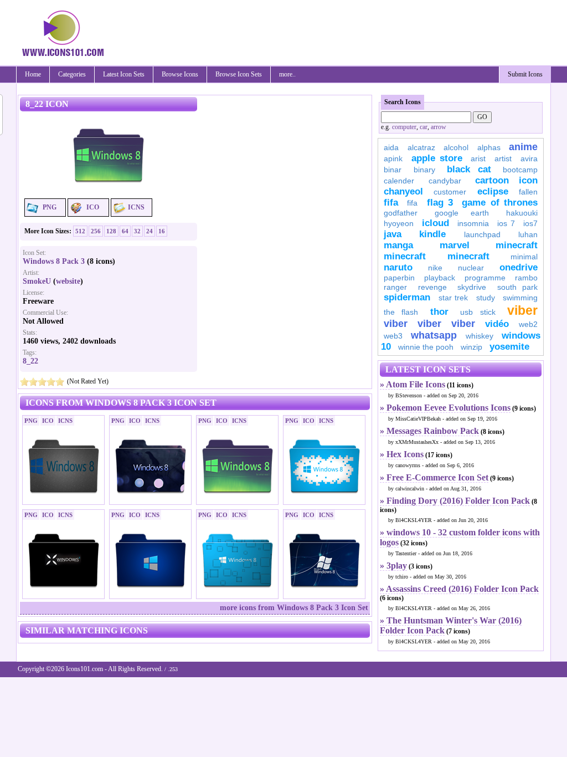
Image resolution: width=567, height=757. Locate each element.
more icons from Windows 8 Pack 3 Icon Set (294, 607)
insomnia (473, 223)
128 (111, 231)
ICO (92, 207)
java (392, 234)
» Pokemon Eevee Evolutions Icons (445, 407)
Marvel (455, 245)
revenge (432, 287)
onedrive (518, 267)
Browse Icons (180, 74)
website (68, 281)
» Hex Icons (402, 454)
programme (485, 277)
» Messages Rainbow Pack (429, 431)
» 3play (393, 565)
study (485, 297)
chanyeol (403, 191)
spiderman (407, 297)
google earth (462, 212)
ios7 (530, 223)
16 (161, 231)
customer (450, 191)
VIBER (396, 323)
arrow (438, 127)
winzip (471, 346)
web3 (393, 335)
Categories (72, 74)
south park (517, 287)
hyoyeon (399, 223)
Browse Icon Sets (238, 74)
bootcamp (520, 169)
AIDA (391, 147)
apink (393, 158)
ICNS (136, 207)
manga (398, 245)
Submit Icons (525, 74)
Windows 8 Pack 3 (54, 261)
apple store (436, 158)
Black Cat (469, 169)
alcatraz (421, 147)
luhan (528, 234)
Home (33, 74)
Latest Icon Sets (124, 74)
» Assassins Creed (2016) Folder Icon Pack (459, 589)
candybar (445, 180)
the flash (401, 312)
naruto (398, 267)
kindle (432, 234)
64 (125, 231)
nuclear (471, 267)
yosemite (509, 346)
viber (522, 310)
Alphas (489, 147)
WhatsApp (434, 335)
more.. (287, 74)
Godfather (400, 212)
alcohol (456, 147)
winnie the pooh (425, 346)
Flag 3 (440, 202)
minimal (524, 256)
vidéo (497, 324)
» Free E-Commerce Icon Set (434, 477)
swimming (520, 297)
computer (404, 127)
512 (80, 231)
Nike (435, 267)
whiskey (479, 335)
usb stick (477, 312)
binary (424, 169)
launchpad (482, 234)
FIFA (391, 202)
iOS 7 (506, 223)
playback (439, 277)
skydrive (471, 287)
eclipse (492, 191)
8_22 (30, 361)
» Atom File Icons (412, 384)
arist (478, 158)
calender (399, 180)
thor (439, 311)
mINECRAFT (405, 256)
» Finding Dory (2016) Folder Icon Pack (455, 500)
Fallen (528, 191)
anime (523, 146)
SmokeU (37, 281)
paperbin (399, 277)
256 (96, 231)
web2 (528, 324)
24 (149, 231)
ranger (395, 287)
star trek (453, 297)
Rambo (526, 277)
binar (392, 169)
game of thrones (500, 202)
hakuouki (522, 212)
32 (137, 231)
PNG (49, 207)
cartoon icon (506, 180)
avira (529, 158)
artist (503, 158)
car (423, 127)
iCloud (435, 223)
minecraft (517, 245)
